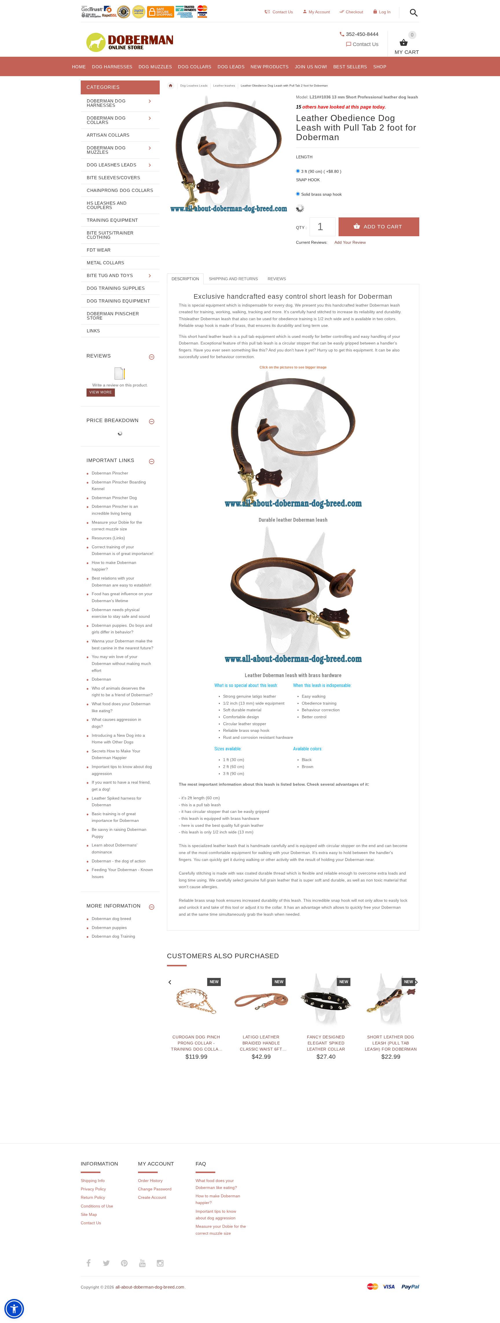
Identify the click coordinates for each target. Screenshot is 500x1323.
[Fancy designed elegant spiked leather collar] (326, 1000)
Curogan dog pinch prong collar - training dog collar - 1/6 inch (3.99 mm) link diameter (196, 1043)
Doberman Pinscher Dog (114, 497)
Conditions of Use (97, 1206)
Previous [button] (170, 981)
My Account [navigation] (319, 12)
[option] (196, 1045)
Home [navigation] (170, 85)
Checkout (354, 12)
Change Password (155, 1189)
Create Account (152, 1197)
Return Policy (93, 1197)
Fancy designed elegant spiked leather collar (326, 1043)
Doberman (101, 679)
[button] (412, 13)
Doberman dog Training (113, 936)
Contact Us (365, 44)
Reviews (277, 278)
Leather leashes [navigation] (224, 85)
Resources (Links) (108, 538)
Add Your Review (350, 242)
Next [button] (416, 981)
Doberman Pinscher (110, 473)
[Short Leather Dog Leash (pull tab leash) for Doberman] (390, 1000)
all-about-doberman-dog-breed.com (150, 1286)
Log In (385, 12)
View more (100, 392)
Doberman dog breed (111, 918)
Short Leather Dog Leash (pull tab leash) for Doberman (391, 1043)
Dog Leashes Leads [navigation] (193, 85)
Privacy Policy (93, 1189)
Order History (150, 1180)
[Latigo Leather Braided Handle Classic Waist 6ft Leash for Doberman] (261, 1000)
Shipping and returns (233, 278)
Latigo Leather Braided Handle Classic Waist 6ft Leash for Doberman (261, 1043)
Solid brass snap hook (321, 194)
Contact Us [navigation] (283, 12)
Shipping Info (93, 1180)
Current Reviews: (312, 242)
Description (185, 278)
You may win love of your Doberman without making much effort (121, 663)
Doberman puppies (109, 927)
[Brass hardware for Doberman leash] (293, 597)
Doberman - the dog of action (119, 861)
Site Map (89, 1214)
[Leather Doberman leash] (293, 442)
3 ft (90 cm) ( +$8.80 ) (321, 171)
